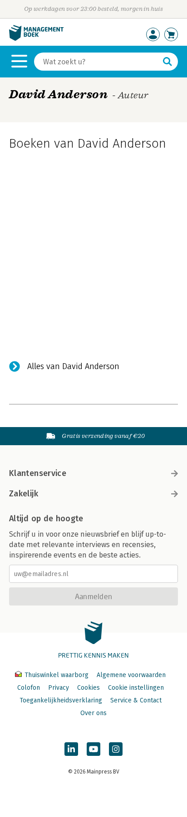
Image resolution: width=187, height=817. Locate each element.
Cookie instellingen (136, 688)
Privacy (58, 688)
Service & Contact (136, 700)
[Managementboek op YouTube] (93, 749)
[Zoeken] (167, 62)
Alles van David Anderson (73, 366)
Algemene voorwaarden (131, 675)
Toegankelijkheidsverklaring (61, 700)
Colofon (28, 688)
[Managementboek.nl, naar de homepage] (36, 39)
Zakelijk (23, 494)
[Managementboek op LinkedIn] (71, 749)
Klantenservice (37, 473)
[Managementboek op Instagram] (116, 749)
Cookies (88, 688)
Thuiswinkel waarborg (56, 675)
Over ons (93, 713)
